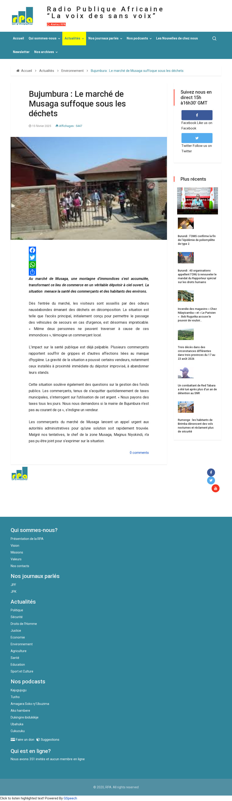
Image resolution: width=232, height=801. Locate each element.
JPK (13, 591)
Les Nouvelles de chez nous (177, 38)
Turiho (15, 697)
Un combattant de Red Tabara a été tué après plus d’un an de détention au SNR (197, 389)
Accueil (18, 38)
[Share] (89, 272)
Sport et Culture (22, 671)
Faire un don (83, 507)
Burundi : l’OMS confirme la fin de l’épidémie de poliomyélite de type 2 (197, 240)
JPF (13, 585)
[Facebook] (89, 250)
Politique (17, 610)
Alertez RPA (58, 24)
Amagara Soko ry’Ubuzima (30, 704)
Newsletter (21, 52)
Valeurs (16, 559)
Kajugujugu (19, 690)
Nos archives (44, 52)
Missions (17, 552)
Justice (16, 630)
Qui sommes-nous (42, 38)
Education (18, 664)
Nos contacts (20, 566)
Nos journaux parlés (103, 38)
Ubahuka (17, 724)
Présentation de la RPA (27, 539)
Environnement (22, 644)
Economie (18, 637)
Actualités (72, 38)
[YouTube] (216, 488)
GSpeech (70, 798)
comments (141, 453)
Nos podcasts (137, 38)
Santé (15, 658)
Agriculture (19, 651)
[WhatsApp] (89, 264)
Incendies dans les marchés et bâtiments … (197, 204)
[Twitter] (89, 257)
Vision (15, 545)
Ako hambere (20, 710)
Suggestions (49, 740)
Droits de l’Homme (24, 624)
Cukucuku (18, 731)
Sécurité (17, 617)
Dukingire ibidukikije (25, 717)
